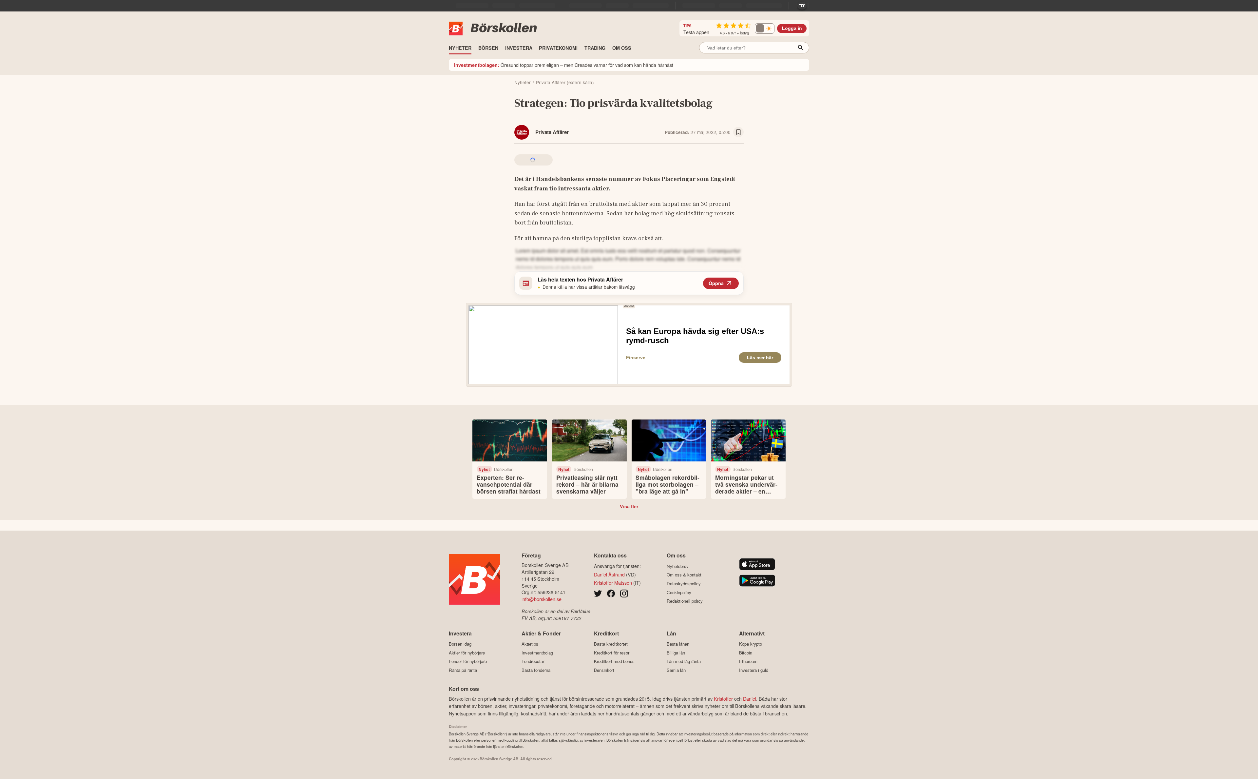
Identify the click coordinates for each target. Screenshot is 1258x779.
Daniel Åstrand (609, 574)
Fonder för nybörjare (468, 661)
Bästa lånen (678, 644)
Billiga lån (676, 653)
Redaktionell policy (685, 601)
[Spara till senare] (738, 132)
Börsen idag (460, 644)
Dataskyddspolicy (684, 583)
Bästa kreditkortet (611, 644)
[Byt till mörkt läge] (764, 28)
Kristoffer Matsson (613, 582)
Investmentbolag (537, 653)
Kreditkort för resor (611, 653)
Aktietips (530, 644)
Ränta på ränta (463, 670)
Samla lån (676, 670)
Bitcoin (745, 653)
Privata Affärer (552, 132)
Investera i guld (753, 670)
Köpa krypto (750, 644)
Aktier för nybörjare (467, 653)
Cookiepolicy (679, 592)
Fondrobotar (533, 661)
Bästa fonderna (536, 670)
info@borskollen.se (542, 598)
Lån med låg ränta (684, 661)
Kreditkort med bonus (614, 661)
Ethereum (748, 661)
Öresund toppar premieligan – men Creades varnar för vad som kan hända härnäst (563, 64)
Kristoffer (723, 698)
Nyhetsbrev (678, 566)
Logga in (792, 28)
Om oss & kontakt (684, 575)
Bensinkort (604, 670)
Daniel (749, 698)
